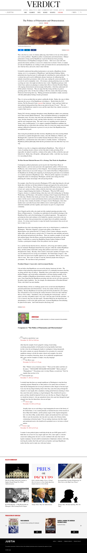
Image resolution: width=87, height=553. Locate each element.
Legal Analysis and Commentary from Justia (43, 10)
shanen (27, 402)
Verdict (43, 4)
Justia (10, 12)
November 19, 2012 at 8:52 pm (32, 404)
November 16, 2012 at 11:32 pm (32, 362)
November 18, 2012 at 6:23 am (29, 428)
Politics (67, 50)
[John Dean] (23, 318)
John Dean (46, 23)
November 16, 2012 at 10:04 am (29, 340)
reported (40, 103)
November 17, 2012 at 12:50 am (29, 378)
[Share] (21, 50)
